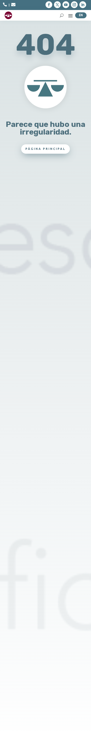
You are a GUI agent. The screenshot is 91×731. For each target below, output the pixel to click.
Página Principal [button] (45, 148)
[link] (5, 5)
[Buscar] (61, 15)
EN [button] (81, 15)
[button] (49, 4)
